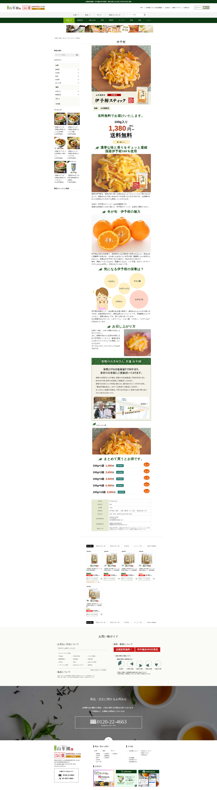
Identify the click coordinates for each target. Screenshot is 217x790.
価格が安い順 (100, 546)
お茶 (75, 15)
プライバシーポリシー (60, 766)
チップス (122, 20)
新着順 (126, 546)
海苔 (102, 20)
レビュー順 (138, 546)
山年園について (133, 751)
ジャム (149, 20)
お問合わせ (144, 755)
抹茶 (97, 757)
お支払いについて (146, 751)
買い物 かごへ (147, 465)
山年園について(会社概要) (154, 7)
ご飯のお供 (92, 20)
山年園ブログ (133, 759)
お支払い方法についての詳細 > (98, 670)
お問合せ (186, 7)
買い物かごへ (121, 142)
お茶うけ (69, 20)
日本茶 (98, 755)
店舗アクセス (145, 753)
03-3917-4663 (60, 764)
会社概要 (131, 757)
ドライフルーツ (71, 38)
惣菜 (139, 20)
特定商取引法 (133, 761)
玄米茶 (98, 759)
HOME (56, 38)
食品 (86, 15)
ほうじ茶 (98, 761)
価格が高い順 (115, 546)
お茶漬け (106, 757)
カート (207, 7)
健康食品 (80, 20)
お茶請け (106, 753)
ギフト (99, 15)
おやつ (64, 38)
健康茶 (98, 753)
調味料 (111, 20)
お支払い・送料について (173, 7)
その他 (58, 104)
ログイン (199, 7)
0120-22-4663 (68, 775)
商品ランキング (114, 15)
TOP (141, 7)
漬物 (131, 20)
